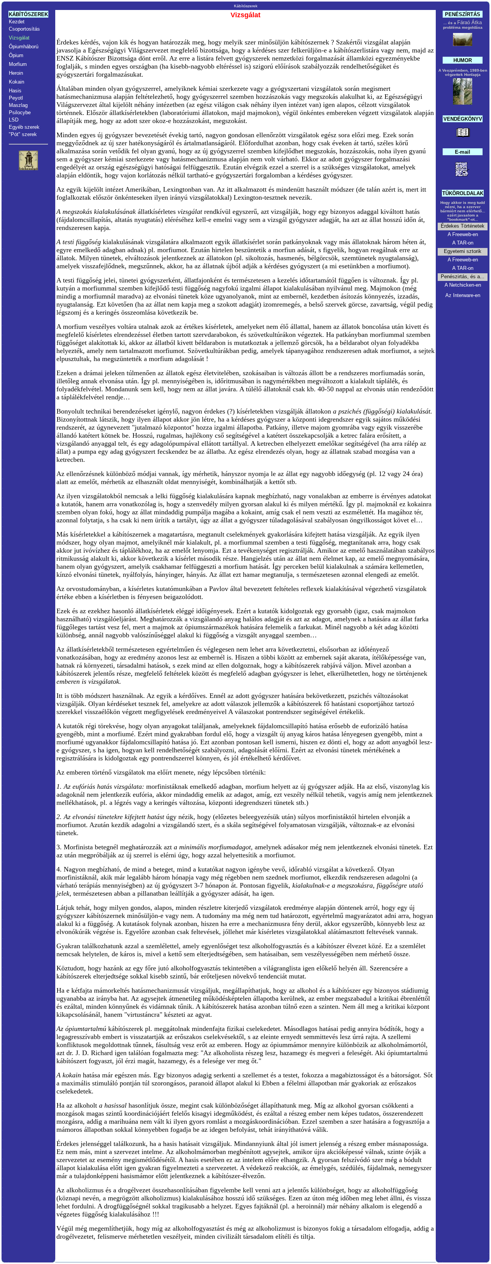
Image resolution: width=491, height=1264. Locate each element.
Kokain (16, 82)
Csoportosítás (24, 29)
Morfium (18, 64)
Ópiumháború (23, 46)
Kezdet (17, 22)
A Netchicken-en (463, 285)
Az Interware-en (462, 295)
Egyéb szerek (24, 127)
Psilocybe (20, 112)
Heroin (16, 73)
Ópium (16, 55)
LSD (13, 120)
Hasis (15, 91)
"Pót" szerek (23, 134)
